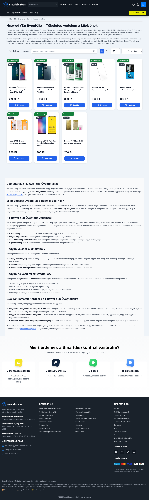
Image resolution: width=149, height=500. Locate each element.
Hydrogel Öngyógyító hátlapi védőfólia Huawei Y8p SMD (46, 90)
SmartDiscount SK (120, 441)
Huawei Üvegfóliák (28, 329)
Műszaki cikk (43, 425)
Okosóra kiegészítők (82, 412)
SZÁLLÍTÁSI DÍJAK (137, 13)
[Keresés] (56, 4)
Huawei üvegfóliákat (15, 195)
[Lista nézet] (106, 51)
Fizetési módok (119, 415)
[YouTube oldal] (134, 452)
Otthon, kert (79, 432)
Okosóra (78, 425)
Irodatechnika (80, 422)
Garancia (117, 435)
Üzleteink (95, 4)
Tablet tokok (79, 415)
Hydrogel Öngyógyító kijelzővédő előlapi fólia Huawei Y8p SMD (18, 90)
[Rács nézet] (102, 51)
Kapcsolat (77, 4)
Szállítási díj (86, 4)
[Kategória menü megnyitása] (6, 13)
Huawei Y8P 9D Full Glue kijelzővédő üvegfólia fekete (46, 143)
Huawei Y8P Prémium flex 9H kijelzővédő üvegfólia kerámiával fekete (74, 90)
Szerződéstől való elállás (123, 438)
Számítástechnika (45, 422)
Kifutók (31, 13)
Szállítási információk (121, 412)
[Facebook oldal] (116, 452)
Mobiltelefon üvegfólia (22, 19)
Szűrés (16, 51)
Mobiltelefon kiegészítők (48, 412)
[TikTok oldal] (128, 452)
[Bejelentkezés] (137, 4)
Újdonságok (16, 13)
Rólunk (116, 409)
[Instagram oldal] (122, 452)
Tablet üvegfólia (45, 418)
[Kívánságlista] (133, 4)
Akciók (24, 13)
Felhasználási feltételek (122, 422)
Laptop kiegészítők (46, 415)
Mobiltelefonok (44, 428)
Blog (36, 13)
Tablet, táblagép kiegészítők (85, 418)
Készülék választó (66, 4)
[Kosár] (143, 4)
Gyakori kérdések (120, 432)
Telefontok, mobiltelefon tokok (50, 409)
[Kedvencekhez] (28, 80)
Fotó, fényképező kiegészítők (50, 432)
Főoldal (9, 19)
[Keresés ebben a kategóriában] (94, 51)
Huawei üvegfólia (39, 19)
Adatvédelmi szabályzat (122, 418)
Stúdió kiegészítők (82, 428)
